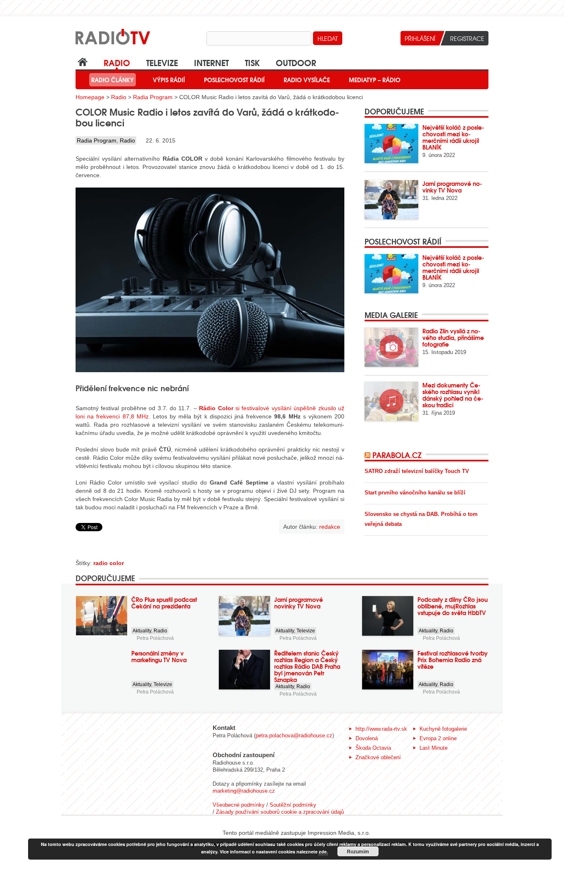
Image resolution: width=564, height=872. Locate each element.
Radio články (112, 79)
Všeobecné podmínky (239, 805)
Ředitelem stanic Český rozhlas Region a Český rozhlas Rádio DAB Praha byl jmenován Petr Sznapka (307, 666)
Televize (162, 62)
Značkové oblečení (378, 757)
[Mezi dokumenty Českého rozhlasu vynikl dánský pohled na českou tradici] (391, 401)
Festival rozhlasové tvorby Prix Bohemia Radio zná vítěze (452, 660)
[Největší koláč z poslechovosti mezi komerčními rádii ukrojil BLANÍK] (391, 143)
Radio (117, 62)
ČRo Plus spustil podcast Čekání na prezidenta (164, 603)
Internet (211, 62)
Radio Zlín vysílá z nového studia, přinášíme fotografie (453, 337)
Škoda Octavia (373, 748)
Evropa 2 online (438, 738)
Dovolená (366, 738)
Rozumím (358, 851)
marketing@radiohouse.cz (244, 791)
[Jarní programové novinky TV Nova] (391, 199)
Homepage (90, 97)
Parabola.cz (397, 455)
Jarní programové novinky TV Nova (452, 187)
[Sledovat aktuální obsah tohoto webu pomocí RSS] (368, 455)
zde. (323, 851)
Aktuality (142, 631)
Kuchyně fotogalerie (443, 729)
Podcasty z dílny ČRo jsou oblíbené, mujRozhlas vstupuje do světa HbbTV (452, 606)
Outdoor (296, 62)
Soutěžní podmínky (293, 805)
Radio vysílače (307, 79)
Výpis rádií (169, 79)
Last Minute (433, 748)
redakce (329, 526)
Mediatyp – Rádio (374, 79)
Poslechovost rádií (234, 79)
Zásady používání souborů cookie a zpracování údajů (280, 812)
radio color (108, 563)
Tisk (252, 62)
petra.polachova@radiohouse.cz (294, 735)
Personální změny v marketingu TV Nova (159, 656)
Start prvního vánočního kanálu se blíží (415, 492)
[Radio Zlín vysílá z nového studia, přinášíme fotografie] (391, 347)
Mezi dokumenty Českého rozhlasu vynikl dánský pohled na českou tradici (452, 394)
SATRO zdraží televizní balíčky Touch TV (417, 471)
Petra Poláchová (155, 638)
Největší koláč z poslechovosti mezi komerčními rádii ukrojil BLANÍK (453, 137)
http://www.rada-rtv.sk (381, 729)
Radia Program (153, 97)
